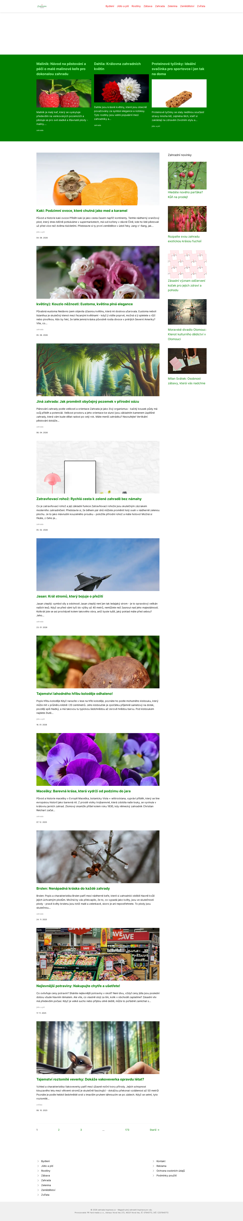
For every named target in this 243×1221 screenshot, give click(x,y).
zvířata (39, 1105)
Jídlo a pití (123, 6)
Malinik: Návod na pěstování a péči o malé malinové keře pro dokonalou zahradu (61, 69)
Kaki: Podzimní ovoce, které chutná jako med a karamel (81, 211)
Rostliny (136, 6)
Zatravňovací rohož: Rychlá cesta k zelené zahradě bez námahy (89, 499)
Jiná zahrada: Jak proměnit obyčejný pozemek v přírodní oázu (87, 401)
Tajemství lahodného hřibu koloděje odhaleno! (74, 694)
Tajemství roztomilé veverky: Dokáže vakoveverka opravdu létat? (90, 1079)
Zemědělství (187, 6)
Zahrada (160, 6)
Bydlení (110, 6)
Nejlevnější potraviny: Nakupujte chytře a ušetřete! (78, 986)
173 (127, 1129)
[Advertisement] (121, 33)
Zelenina (172, 6)
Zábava (148, 6)
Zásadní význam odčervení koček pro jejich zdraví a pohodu (186, 285)
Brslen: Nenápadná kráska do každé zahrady (73, 888)
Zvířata (201, 6)
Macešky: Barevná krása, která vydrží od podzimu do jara (83, 791)
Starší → (154, 1129)
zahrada (39, 130)
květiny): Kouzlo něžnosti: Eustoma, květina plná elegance (84, 304)
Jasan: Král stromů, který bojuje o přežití (69, 596)
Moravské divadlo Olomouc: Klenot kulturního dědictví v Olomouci (187, 334)
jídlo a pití (156, 126)
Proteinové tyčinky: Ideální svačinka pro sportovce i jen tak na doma (178, 69)
